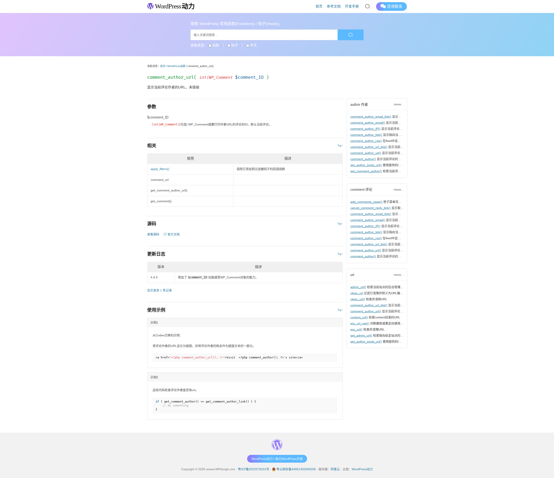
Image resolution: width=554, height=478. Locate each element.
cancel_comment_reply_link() (370, 208)
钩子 (234, 45)
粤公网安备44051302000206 (296, 469)
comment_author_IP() (365, 128)
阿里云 (335, 469)
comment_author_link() (366, 134)
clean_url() (357, 299)
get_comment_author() (366, 171)
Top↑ (340, 145)
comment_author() (363, 159)
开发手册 (352, 6)
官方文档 (173, 234)
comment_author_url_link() (368, 147)
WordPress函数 (176, 66)
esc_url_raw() (359, 323)
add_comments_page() (366, 202)
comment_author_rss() (366, 141)
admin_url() (358, 287)
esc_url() (356, 329)
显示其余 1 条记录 (159, 290)
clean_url (356, 293)
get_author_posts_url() (366, 165)
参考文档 (334, 6)
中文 (253, 45)
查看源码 (153, 234)
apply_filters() (160, 169)
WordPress (174, 6)
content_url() (359, 317)
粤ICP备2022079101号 (253, 469)
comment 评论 (361, 189)
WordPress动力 (362, 469)
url (352, 275)
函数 (215, 45)
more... (399, 104)
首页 (319, 6)
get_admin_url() (361, 335)
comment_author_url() (365, 153)
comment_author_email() (367, 122)
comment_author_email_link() (370, 116)
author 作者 (359, 104)
